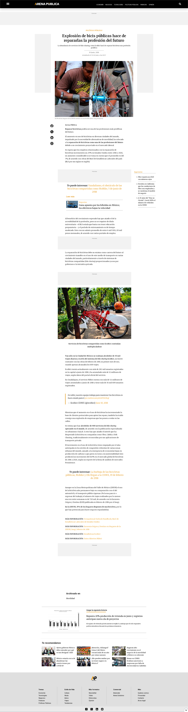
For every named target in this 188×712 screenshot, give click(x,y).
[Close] (106, 341)
